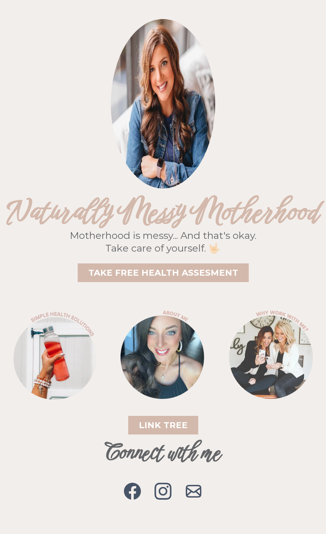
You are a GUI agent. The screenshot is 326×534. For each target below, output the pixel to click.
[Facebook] (132, 491)
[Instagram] (163, 491)
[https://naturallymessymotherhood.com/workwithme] (272, 355)
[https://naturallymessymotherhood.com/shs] (54, 355)
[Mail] (193, 491)
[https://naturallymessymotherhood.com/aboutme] (163, 355)
